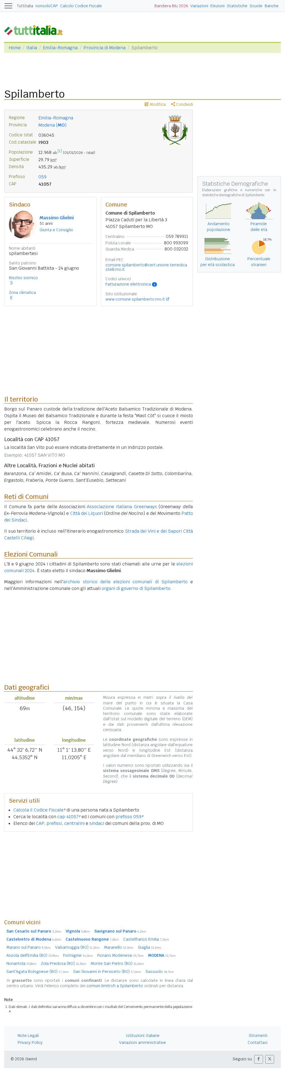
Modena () (52, 125)
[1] (60, 151)
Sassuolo (160, 971)
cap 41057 (67, 817)
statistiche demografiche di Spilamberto (233, 195)
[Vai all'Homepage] (35, 30)
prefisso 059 (128, 817)
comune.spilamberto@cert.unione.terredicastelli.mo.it (146, 267)
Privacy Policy (30, 1042)
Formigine (78, 955)
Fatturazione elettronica (130, 284)
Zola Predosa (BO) (63, 963)
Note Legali (28, 1035)
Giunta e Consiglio (56, 229)
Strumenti (258, 1035)
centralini (74, 823)
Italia (31, 48)
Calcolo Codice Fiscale (81, 5)
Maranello (118, 947)
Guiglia (149, 947)
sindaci (96, 823)
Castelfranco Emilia (146, 939)
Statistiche (237, 5)
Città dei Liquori (86, 513)
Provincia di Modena (104, 48)
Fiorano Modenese (120, 955)
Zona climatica (22, 292)
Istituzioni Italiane (142, 1035)
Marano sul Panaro (28, 947)
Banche (272, 5)
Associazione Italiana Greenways (122, 507)
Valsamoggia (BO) (77, 947)
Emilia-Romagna (60, 48)
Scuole (256, 5)
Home (15, 48)
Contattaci (257, 1042)
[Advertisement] (98, 875)
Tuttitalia (25, 5)
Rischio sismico (23, 277)
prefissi (54, 823)
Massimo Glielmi (57, 218)
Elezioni (217, 5)
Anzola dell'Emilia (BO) (32, 955)
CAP (40, 823)
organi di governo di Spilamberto (136, 588)
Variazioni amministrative (142, 1042)
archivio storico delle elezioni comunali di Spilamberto (125, 582)
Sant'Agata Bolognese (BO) (37, 971)
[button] (258, 1059)
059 (42, 177)
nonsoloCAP (46, 5)
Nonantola (21, 963)
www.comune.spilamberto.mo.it (135, 299)
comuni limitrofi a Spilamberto (115, 985)
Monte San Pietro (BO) (117, 963)
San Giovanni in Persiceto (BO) (107, 971)
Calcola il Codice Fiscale (38, 810)
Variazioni (199, 5)
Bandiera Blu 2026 (171, 5)
